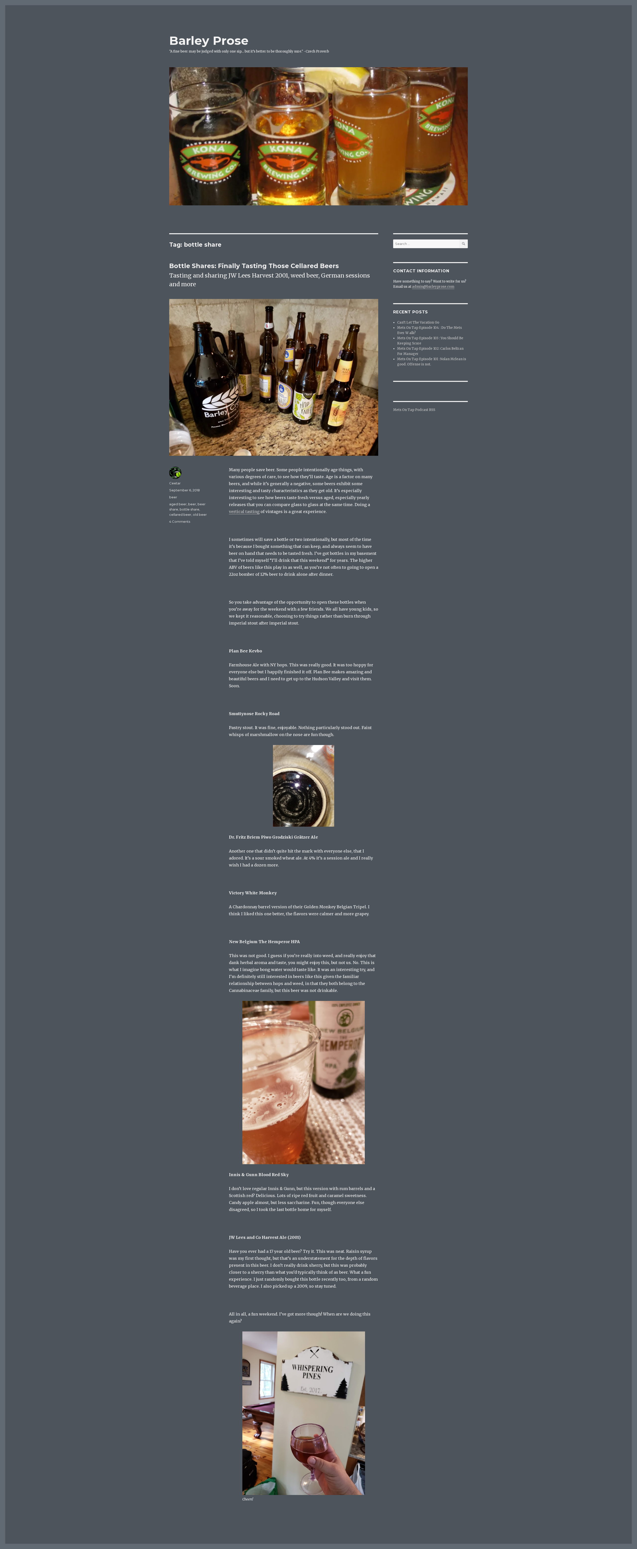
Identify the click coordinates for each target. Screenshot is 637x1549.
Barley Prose (209, 40)
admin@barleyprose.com (433, 287)
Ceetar (175, 483)
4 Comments (179, 521)
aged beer (178, 504)
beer (173, 497)
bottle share (189, 509)
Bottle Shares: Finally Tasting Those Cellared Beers (254, 266)
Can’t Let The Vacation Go (418, 322)
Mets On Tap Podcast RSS (414, 410)
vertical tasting (244, 511)
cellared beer (180, 514)
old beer (200, 514)
